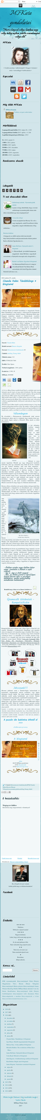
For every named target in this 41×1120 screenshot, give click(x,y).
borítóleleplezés (7, 994)
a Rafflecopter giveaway (20, 727)
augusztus (10, 1030)
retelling (10, 353)
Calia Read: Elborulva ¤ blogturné (16, 1056)
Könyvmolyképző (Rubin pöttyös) (12, 986)
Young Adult (17, 353)
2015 (7, 1082)
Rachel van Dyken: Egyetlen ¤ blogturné (24, 261)
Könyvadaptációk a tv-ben (30, 996)
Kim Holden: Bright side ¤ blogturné (17, 1061)
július (9, 1033)
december (10, 1018)
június (9, 1036)
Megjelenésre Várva (9, 984)
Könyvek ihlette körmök (9, 999)
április (9, 1070)
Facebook (17, 1097)
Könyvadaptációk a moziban (11, 996)
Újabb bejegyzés (7, 858)
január (9, 1079)
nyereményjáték (14, 789)
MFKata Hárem (22, 989)
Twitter (18, 1100)
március (9, 1073)
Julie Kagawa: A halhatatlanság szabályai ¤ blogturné (22, 1059)
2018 (7, 1009)
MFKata (24, 1115)
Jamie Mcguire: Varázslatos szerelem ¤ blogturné (20, 1064)
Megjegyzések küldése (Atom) (19, 862)
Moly (22, 1097)
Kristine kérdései (8, 233)
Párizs (37, 994)
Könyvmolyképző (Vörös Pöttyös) (28, 981)
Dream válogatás (17, 346)
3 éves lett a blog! (17, 218)
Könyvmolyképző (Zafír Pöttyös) (28, 991)
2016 (7, 1015)
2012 (7, 1091)
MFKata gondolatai (20, 18)
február (9, 1076)
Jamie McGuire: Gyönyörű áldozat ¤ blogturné (20, 1053)
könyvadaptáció (18, 994)
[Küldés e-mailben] (2, 792)
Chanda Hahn (11, 343)
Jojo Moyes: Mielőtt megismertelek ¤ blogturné (20, 1042)
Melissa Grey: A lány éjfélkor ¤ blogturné (18, 1045)
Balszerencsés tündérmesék (16, 350)
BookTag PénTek (13, 989)
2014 (7, 1085)
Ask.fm (23, 1100)
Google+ (35, 1097)
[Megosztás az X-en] (7, 792)
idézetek (30, 989)
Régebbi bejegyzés (33, 858)
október (9, 1024)
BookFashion (12, 991)
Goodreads (28, 1097)
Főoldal (19, 858)
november (10, 1021)
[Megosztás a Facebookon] (10, 792)
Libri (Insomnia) (29, 994)
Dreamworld (22, 765)
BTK (28, 785)
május (9, 1067)
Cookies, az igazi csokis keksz (23, 112)
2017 (7, 1012)
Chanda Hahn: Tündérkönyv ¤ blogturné (19, 282)
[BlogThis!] (5, 792)
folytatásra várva (22, 999)
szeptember (10, 1027)
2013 (7, 1088)
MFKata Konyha (11, 110)
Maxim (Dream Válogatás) (9, 788)
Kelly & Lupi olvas (22, 767)
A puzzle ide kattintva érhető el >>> (20, 721)
